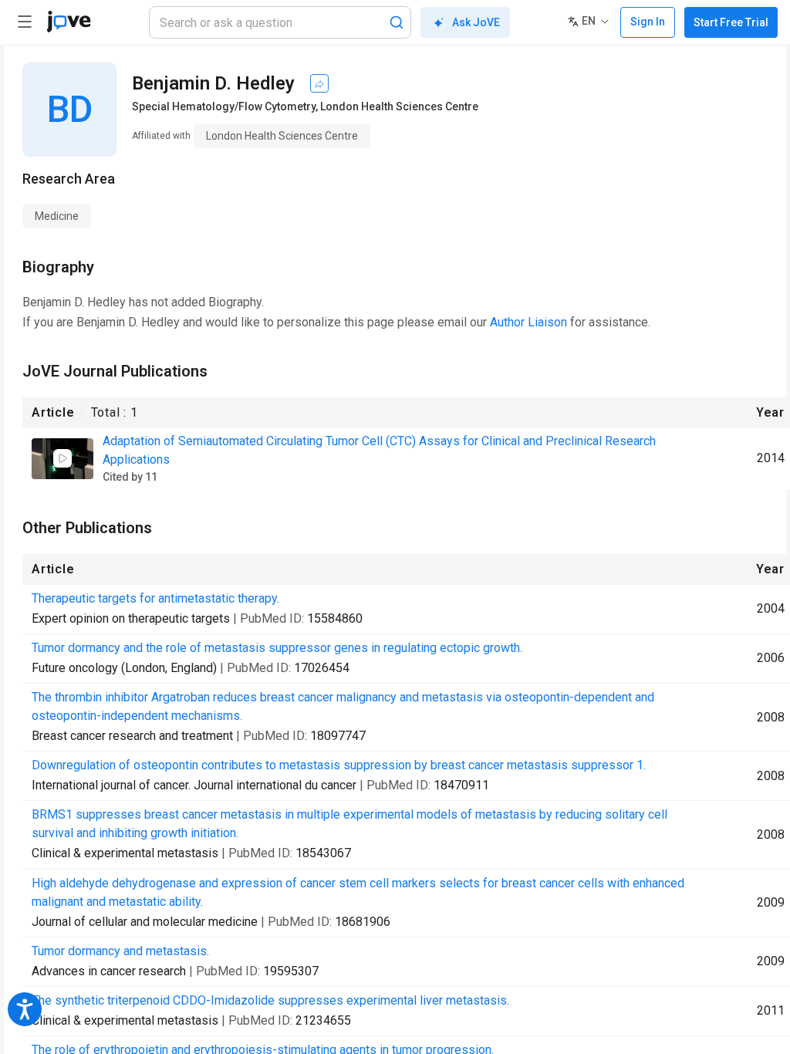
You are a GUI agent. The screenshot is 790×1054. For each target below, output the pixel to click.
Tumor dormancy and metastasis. (120, 951)
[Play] (62, 458)
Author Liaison (528, 322)
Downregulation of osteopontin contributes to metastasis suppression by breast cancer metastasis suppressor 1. (339, 765)
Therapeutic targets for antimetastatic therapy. (155, 598)
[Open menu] (24, 21)
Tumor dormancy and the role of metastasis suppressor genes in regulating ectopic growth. (277, 647)
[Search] (396, 22)
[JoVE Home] (68, 21)
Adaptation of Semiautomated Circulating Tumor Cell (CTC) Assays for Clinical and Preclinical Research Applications (379, 450)
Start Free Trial (731, 22)
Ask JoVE (476, 22)
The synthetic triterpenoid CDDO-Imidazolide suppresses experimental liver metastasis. (270, 1000)
